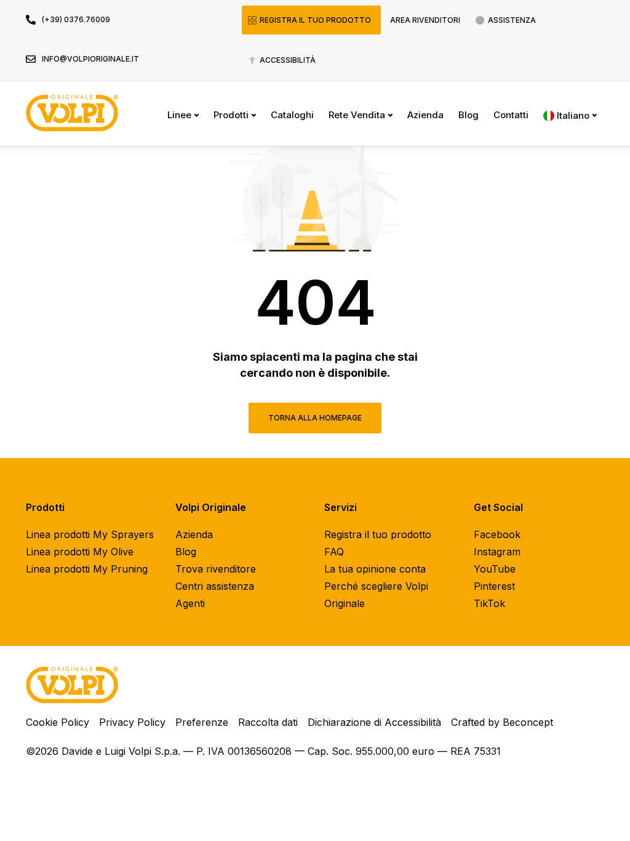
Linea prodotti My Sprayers (90, 534)
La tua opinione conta (375, 569)
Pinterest (494, 586)
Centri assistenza (214, 586)
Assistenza (512, 20)
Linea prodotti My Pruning (87, 569)
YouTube (495, 569)
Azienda (425, 115)
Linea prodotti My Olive (80, 551)
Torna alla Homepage (315, 417)
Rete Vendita (357, 115)
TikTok (489, 603)
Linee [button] (179, 115)
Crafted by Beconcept (502, 722)
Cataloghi (292, 115)
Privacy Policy (132, 722)
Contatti (510, 115)
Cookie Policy (57, 722)
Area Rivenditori (425, 20)
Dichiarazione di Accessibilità (374, 722)
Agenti (190, 603)
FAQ (334, 551)
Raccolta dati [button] (268, 722)
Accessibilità (288, 60)
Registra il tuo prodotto (315, 20)
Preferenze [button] (201, 722)
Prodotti (231, 115)
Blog (468, 115)
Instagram (497, 551)
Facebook (497, 534)
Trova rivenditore (215, 569)
